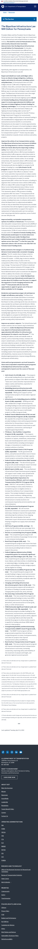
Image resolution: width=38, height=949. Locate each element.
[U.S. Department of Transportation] (13, 6)
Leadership (4, 802)
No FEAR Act (5, 921)
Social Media (4, 798)
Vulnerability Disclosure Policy (10, 936)
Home (5, 12)
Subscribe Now (9, 777)
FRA (2, 836)
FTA (2, 839)
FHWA (3, 829)
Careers (3, 812)
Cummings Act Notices (7, 925)
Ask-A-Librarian (5, 882)
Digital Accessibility (6, 939)
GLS (2, 843)
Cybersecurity (5, 891)
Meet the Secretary (7, 788)
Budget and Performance (8, 918)
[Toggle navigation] (35, 6)
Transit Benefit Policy (7, 809)
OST (2, 857)
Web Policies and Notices (8, 932)
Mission (3, 791)
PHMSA (3, 860)
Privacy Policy (5, 911)
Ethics (3, 929)
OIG (2, 853)
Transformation (5, 898)
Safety (3, 895)
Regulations (4, 805)
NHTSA (3, 850)
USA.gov (3, 907)
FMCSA (3, 832)
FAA (2, 825)
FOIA (2, 914)
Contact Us (4, 816)
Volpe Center (5, 878)
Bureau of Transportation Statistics (11, 875)
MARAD (3, 846)
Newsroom (11, 12)
